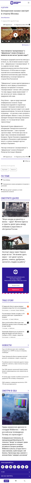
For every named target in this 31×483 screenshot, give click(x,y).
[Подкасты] (26, 466)
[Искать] (24, 481)
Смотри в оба (9, 390)
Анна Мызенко (5, 17)
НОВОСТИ (7, 345)
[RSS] (22, 466)
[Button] (7, 25)
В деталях (4, 7)
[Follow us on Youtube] (10, 466)
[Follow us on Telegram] (18, 466)
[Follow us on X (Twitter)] (6, 466)
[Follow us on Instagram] (14, 466)
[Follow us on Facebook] (2, 466)
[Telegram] (15, 481)
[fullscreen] (28, 41)
